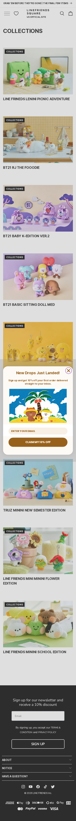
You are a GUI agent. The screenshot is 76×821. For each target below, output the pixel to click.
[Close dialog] (68, 371)
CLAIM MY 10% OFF (38, 442)
